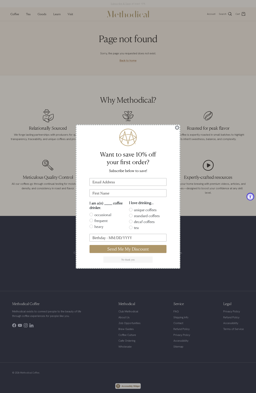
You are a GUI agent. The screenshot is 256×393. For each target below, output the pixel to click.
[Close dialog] (177, 127)
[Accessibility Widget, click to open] (250, 196)
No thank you (128, 259)
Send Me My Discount (128, 249)
